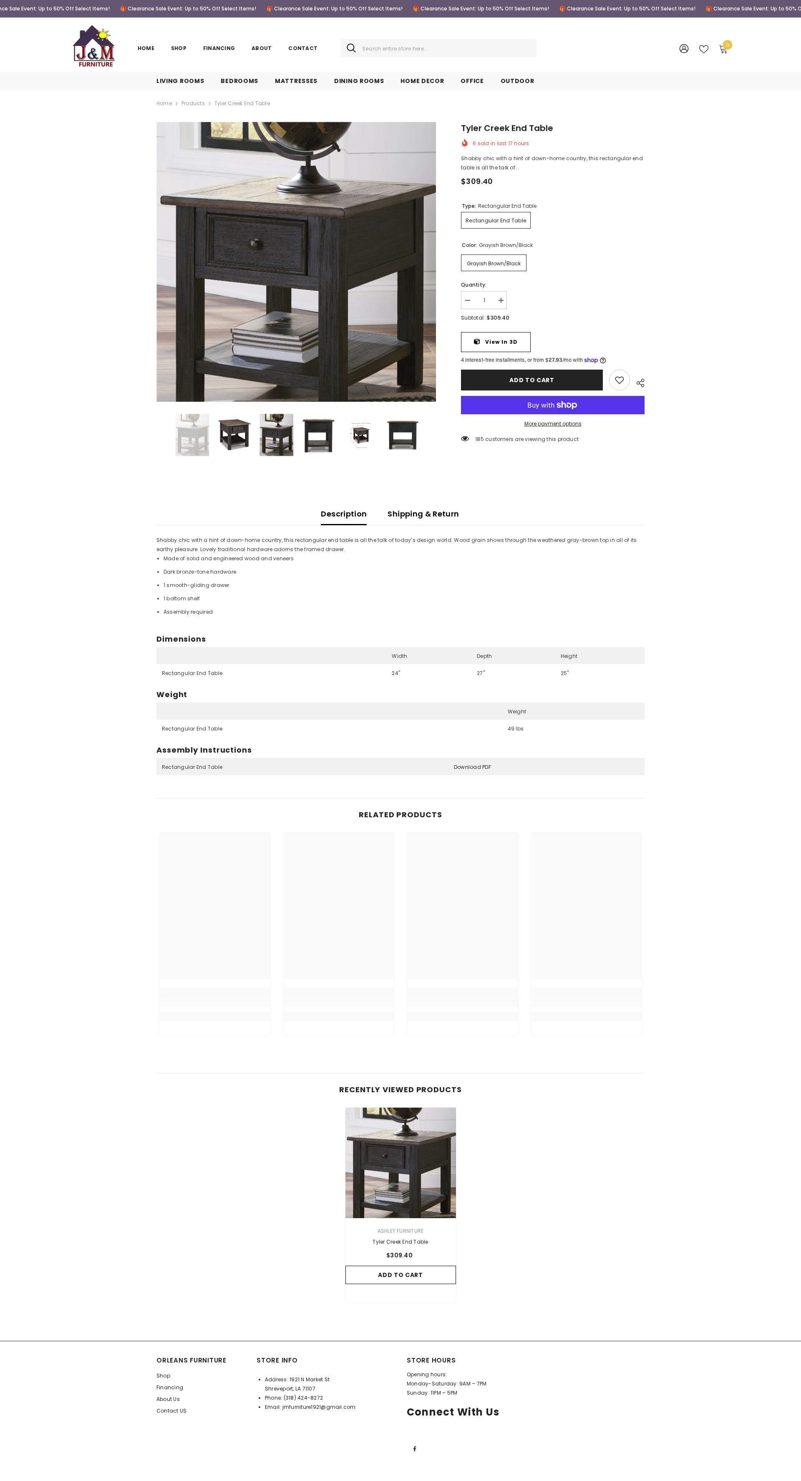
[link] (619, 380)
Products (193, 103)
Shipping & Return (423, 514)
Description (344, 514)
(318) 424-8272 (303, 1397)
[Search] (438, 48)
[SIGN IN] (684, 48)
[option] (296, 262)
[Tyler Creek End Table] (400, 1163)
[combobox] (446, 48)
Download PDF (472, 767)
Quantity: (473, 284)
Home (164, 103)
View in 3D (501, 341)
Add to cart (531, 380)
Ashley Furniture (401, 1230)
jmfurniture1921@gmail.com (319, 1406)
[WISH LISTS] (703, 48)
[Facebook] (415, 1449)
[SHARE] (637, 381)
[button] (159, 435)
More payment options (553, 423)
